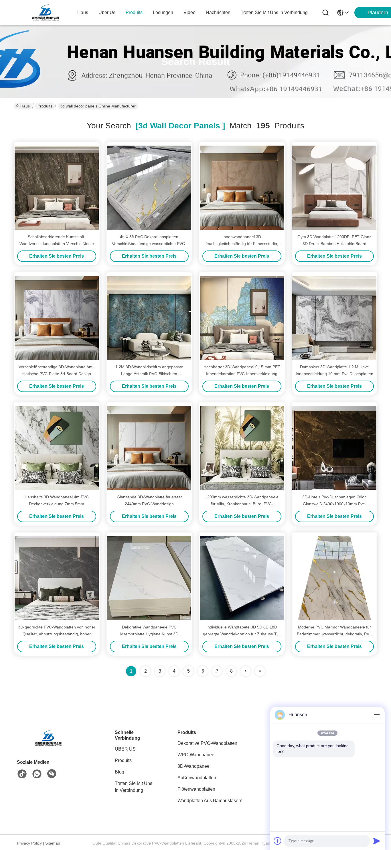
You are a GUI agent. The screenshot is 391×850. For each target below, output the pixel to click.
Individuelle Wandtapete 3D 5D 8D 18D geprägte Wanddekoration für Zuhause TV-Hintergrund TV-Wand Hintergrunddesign (242, 634)
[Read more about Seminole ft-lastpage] (260, 671)
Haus (82, 12)
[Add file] (278, 841)
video (189, 12)
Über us (106, 12)
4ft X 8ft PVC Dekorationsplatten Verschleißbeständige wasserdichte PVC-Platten (149, 243)
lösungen (163, 12)
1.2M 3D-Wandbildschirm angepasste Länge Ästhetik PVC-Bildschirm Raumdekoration (149, 374)
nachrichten (218, 12)
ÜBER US (125, 749)
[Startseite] (48, 745)
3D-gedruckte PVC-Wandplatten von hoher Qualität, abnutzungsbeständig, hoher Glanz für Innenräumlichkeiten (56, 634)
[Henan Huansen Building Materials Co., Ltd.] (45, 12)
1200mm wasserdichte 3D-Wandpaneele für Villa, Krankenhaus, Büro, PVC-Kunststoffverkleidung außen (242, 504)
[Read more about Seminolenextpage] (245, 671)
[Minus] (376, 714)
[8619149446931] (37, 774)
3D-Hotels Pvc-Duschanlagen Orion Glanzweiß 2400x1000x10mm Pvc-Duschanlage (334, 504)
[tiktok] (22, 774)
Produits (44, 106)
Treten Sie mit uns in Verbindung (133, 787)
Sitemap (52, 843)
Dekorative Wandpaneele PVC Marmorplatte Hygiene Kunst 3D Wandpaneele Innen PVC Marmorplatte (149, 634)
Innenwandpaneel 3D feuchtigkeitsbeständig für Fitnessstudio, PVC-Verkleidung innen (242, 243)
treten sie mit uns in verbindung (274, 12)
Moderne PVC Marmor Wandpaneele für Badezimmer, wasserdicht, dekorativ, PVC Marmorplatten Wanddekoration (334, 634)
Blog (119, 771)
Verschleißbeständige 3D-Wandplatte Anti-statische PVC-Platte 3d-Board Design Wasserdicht (57, 374)
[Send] (376, 841)
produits (134, 12)
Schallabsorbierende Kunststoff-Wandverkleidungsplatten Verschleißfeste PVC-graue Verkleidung (56, 243)
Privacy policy (29, 843)
